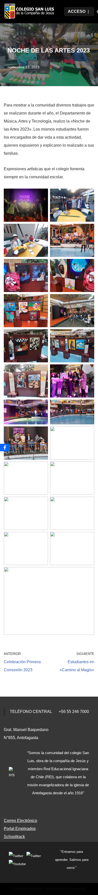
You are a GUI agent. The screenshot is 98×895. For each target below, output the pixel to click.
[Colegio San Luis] (30, 12)
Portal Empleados (20, 828)
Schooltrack (14, 836)
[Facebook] (5, 447)
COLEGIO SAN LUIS (28, 889)
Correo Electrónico (20, 820)
